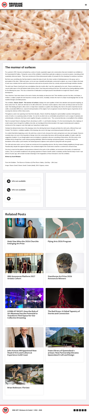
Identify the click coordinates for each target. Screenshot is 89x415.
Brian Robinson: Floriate (18, 387)
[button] (85, 4)
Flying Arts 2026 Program (59, 241)
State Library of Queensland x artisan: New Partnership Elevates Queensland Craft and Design (63, 352)
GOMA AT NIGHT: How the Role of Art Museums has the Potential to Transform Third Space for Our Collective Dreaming (22, 314)
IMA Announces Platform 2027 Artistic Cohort (21, 277)
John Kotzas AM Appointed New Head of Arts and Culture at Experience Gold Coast (22, 352)
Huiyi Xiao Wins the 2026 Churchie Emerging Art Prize (23, 242)
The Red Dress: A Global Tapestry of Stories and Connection (64, 312)
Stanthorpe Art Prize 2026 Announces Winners (60, 277)
